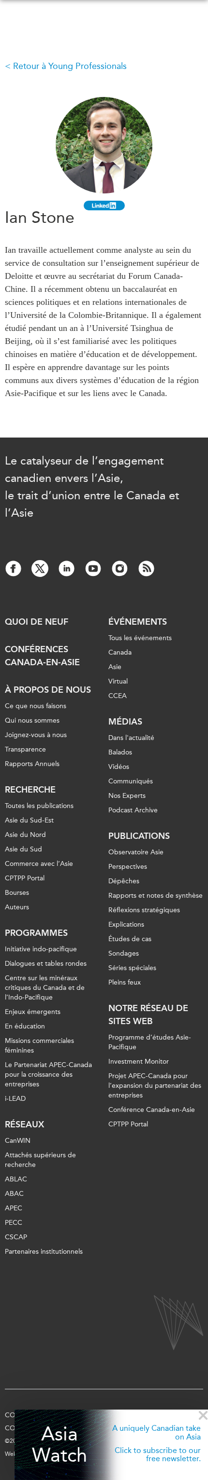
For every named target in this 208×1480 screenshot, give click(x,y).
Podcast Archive (133, 810)
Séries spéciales (132, 968)
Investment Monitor (138, 1061)
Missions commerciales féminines (39, 1046)
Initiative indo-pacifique (41, 949)
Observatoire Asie (135, 852)
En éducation (25, 1026)
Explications (126, 924)
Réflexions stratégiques (144, 910)
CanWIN (17, 1141)
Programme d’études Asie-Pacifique (149, 1042)
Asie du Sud (23, 849)
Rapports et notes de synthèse (155, 895)
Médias (125, 721)
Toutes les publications (39, 806)
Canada (120, 652)
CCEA (117, 696)
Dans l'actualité (131, 738)
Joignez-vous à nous (36, 735)
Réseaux (24, 1124)
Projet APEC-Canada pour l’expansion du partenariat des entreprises (154, 1085)
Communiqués (130, 781)
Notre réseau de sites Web (148, 1015)
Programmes (36, 933)
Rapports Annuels (32, 764)
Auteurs (17, 907)
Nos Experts (127, 796)
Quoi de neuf (36, 622)
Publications (139, 836)
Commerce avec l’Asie (39, 864)
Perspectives (127, 867)
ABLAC (16, 1179)
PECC (13, 1223)
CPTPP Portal (25, 878)
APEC (13, 1208)
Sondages (123, 953)
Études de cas (129, 939)
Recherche (30, 789)
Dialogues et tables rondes (46, 963)
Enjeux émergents (32, 1012)
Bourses (17, 893)
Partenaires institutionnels (44, 1251)
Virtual (118, 681)
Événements (137, 622)
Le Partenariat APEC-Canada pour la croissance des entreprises (48, 1074)
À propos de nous (48, 690)
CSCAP (16, 1237)
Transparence (25, 749)
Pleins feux (124, 982)
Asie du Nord (25, 835)
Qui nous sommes (32, 720)
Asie (114, 667)
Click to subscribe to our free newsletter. (158, 1455)
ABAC (14, 1194)
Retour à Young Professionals (70, 66)
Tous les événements (140, 638)
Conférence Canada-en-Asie (151, 1110)
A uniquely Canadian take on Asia (156, 1432)
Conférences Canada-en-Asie (42, 656)
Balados (120, 752)
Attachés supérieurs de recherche (40, 1160)
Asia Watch (59, 1445)
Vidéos (118, 767)
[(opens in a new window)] (104, 205)
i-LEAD (15, 1099)
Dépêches (123, 881)
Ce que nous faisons (35, 706)
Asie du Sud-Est (29, 820)
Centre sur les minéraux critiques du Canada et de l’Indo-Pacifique (45, 987)
